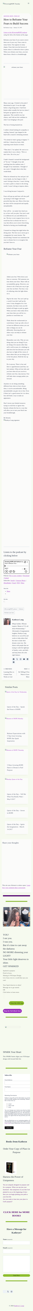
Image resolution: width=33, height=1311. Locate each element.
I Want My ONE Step (16, 1003)
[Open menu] (28, 3)
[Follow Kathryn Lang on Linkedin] (27, 659)
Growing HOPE (8, 16)
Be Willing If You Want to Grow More (23, 673)
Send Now (16, 1275)
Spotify (12, 580)
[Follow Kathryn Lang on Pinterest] (13, 662)
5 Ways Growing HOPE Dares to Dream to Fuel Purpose (15, 767)
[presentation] (16, 697)
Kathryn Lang (8, 27)
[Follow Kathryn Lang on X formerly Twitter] (17, 659)
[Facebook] (4, 1291)
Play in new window (15, 576)
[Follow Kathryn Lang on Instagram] (20, 659)
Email (14, 583)
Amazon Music (20, 580)
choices (21, 609)
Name (7, 1239)
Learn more (8, 1123)
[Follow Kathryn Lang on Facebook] (13, 659)
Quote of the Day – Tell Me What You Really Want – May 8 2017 (16, 796)
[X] (7, 1291)
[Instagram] (11, 1291)
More (22, 583)
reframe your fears (9, 612)
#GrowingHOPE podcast (10, 609)
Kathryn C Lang (19, 1306)
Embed (6, 578)
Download (26, 576)
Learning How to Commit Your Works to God (9, 673)
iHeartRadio (7, 583)
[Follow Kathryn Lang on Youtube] (24, 659)
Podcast (17, 16)
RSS (18, 583)
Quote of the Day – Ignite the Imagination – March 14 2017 (16, 826)
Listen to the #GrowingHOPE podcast (15, 32)
